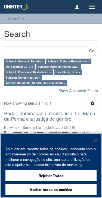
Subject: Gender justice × (23, 77)
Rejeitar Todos (51, 175)
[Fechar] (95, 141)
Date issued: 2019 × (19, 67)
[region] (51, 165)
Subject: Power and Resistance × (28, 72)
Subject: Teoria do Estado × (24, 61)
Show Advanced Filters (78, 90)
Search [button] (14, 18)
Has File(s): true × (67, 72)
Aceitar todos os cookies (51, 189)
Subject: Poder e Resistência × (69, 61)
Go (91, 50)
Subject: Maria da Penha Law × (58, 67)
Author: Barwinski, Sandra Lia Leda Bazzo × (35, 83)
